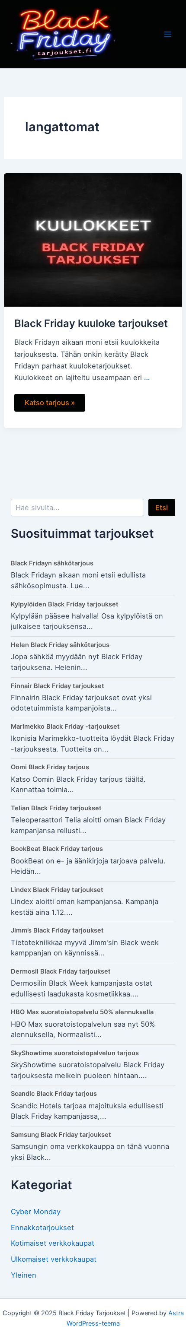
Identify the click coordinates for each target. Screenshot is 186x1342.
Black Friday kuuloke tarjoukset (91, 323)
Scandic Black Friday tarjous (54, 1094)
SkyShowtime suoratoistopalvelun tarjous (75, 1053)
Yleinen (23, 1275)
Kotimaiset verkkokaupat (52, 1243)
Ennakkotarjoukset (42, 1227)
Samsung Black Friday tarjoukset (61, 1135)
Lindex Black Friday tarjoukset (57, 890)
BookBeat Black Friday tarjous (57, 849)
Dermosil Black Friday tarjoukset (61, 971)
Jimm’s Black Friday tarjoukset (57, 930)
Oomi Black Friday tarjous (50, 767)
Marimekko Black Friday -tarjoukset (65, 726)
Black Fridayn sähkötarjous (52, 563)
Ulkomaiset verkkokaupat (53, 1259)
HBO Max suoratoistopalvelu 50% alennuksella (82, 1012)
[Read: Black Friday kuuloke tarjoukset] (93, 239)
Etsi (161, 507)
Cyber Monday (36, 1211)
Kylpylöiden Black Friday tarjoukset (65, 604)
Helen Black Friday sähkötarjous (60, 645)
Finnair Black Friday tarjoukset (57, 686)
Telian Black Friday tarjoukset (56, 808)
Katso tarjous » (49, 404)
